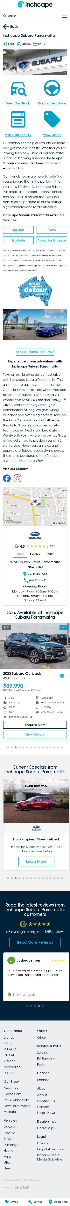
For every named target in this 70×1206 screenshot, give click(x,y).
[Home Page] (35, 4)
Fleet (7, 1168)
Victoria (10, 1112)
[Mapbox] (13, 522)
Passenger (11, 1145)
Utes (7, 1162)
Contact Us (46, 1101)
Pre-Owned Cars (16, 1100)
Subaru (9, 1043)
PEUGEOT (11, 1049)
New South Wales (17, 1106)
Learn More (35, 861)
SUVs (7, 1139)
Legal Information (50, 1149)
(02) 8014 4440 (37, 580)
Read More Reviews (35, 942)
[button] (35, 976)
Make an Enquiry (18, 135)
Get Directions (37, 573)
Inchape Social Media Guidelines (50, 1157)
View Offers (52, 135)
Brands (9, 1037)
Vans (7, 1157)
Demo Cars (12, 1094)
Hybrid (8, 1151)
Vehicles (10, 1127)
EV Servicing (46, 1059)
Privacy (42, 1143)
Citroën (10, 1061)
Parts (52, 230)
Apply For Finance (52, 240)
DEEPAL (9, 1055)
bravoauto (12, 1067)
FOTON (9, 1073)
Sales (20, 553)
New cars (11, 1088)
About (42, 1095)
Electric (9, 1133)
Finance (43, 1080)
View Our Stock (18, 103)
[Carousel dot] (8, 747)
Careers (43, 1107)
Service (18, 230)
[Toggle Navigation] (64, 16)
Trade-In (18, 240)
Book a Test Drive (52, 103)
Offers (41, 1037)
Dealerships (45, 1128)
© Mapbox (59, 523)
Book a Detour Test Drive (35, 352)
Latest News (46, 1113)
